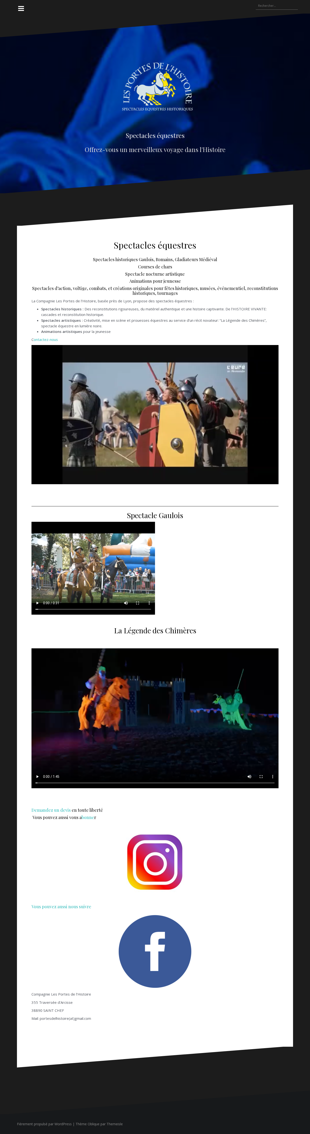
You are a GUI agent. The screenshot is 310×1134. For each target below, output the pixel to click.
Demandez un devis (51, 810)
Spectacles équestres (155, 135)
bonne (88, 817)
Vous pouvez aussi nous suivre (61, 906)
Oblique (94, 1124)
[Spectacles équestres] (155, 91)
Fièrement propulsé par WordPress (44, 1124)
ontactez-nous (46, 339)
